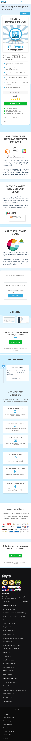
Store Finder (7, 620)
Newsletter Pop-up (9, 667)
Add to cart (16, 342)
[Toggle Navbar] (27, 2)
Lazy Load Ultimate (9, 627)
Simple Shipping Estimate (11, 649)
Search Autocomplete (9, 623)
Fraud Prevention (8, 660)
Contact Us (6, 728)
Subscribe (25, 601)
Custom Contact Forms (10, 609)
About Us (6, 714)
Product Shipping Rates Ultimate (13, 638)
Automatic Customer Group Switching (14, 613)
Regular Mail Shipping (10, 663)
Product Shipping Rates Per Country (14, 616)
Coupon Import (7, 656)
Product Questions (9, 630)
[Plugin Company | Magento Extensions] (3, 1)
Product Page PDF (8, 634)
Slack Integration (8, 674)
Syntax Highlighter (8, 670)
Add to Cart (16, 103)
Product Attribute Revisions (11, 645)
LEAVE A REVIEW (15, 295)
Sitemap (5, 738)
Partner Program (8, 721)
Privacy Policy (7, 735)
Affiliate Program (8, 724)
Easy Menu (6, 652)
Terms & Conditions (9, 731)
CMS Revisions (7, 641)
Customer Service (8, 717)
